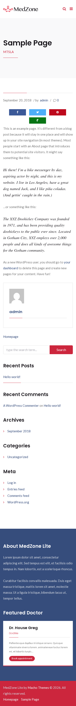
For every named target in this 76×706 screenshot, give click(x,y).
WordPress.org (18, 502)
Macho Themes (38, 687)
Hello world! (11, 377)
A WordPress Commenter (21, 405)
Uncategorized (17, 457)
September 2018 (19, 431)
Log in (11, 482)
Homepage (10, 336)
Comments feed (18, 495)
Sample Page (30, 699)
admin (44, 100)
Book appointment (22, 658)
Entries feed (15, 489)
